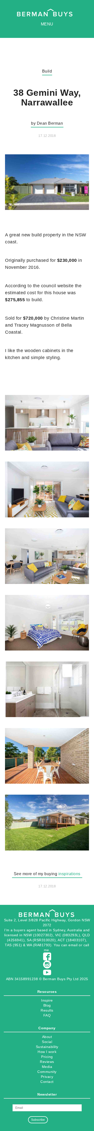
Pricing (47, 1057)
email (73, 945)
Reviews (47, 1062)
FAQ (47, 1015)
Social (47, 1042)
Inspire (47, 1000)
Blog (47, 1005)
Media (47, 1067)
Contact (47, 1082)
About (47, 1037)
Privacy (47, 1077)
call (86, 945)
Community (47, 1072)
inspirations (69, 874)
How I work (47, 1052)
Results (47, 1010)
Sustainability (47, 1047)
